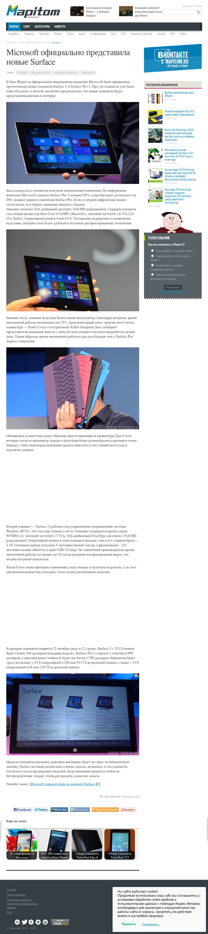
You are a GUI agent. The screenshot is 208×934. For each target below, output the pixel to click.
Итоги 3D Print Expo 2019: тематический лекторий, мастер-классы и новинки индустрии (179, 135)
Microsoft (22, 72)
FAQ (9, 912)
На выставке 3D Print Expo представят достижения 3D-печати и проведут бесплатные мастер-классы (180, 174)
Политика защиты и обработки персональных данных (22, 903)
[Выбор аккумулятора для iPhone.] (155, 98)
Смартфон (14, 34)
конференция (98, 34)
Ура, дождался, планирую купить (174, 251)
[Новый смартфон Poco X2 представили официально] (155, 117)
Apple (82, 34)
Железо (14, 26)
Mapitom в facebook (31, 922)
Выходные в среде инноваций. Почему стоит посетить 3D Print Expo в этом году (179, 154)
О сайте (11, 889)
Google (161, 34)
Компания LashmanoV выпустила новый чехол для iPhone (148, 11)
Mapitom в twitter (25, 922)
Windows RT (88, 72)
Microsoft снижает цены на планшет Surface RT (65, 784)
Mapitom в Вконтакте (38, 922)
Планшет (44, 34)
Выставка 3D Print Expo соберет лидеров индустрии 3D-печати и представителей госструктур (178, 196)
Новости (59, 26)
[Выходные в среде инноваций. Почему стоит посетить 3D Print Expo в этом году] (155, 155)
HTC (123, 34)
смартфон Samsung (141, 34)
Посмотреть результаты (172, 292)
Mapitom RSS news (18, 922)
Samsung (29, 34)
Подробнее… (151, 924)
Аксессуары (42, 26)
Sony (113, 34)
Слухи (70, 34)
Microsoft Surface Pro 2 (66, 72)
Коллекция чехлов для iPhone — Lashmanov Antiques (99, 11)
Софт (26, 26)
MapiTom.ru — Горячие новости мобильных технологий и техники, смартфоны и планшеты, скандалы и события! (33, 11)
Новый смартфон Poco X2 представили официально (179, 113)
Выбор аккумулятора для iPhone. (179, 94)
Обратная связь (16, 894)
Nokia (183, 34)
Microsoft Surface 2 (41, 72)
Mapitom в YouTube (45, 922)
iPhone (58, 34)
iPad (172, 34)
